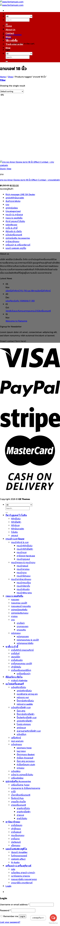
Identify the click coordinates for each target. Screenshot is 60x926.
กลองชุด (15, 599)
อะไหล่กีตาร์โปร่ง (18, 687)
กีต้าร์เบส (15, 525)
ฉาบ (13, 619)
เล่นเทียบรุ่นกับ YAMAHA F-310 (20, 300)
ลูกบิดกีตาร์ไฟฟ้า (24, 721)
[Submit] (7, 61)
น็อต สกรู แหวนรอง (26, 761)
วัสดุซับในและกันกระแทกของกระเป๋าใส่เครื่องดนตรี (28, 310)
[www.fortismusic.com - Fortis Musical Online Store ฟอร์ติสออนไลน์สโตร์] (11, 3)
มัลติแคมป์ (16, 842)
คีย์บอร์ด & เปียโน (14, 231)
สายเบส (20, 815)
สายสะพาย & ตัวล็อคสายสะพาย (25, 788)
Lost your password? (10, 922)
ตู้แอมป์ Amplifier (19, 852)
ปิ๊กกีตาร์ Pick (17, 798)
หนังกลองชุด (23, 636)
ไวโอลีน (14, 532)
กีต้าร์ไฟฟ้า (16, 522)
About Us (10, 29)
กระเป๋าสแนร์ (22, 565)
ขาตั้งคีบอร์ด (17, 660)
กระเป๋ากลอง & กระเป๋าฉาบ (23, 562)
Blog (8, 47)
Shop (8, 36)
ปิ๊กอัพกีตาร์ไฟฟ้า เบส (26, 717)
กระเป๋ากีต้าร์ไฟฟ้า (25, 549)
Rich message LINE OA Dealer (20, 194)
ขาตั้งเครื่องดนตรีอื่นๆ (21, 670)
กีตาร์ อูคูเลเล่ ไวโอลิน (15, 221)
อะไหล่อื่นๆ (21, 734)
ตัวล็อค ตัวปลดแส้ (25, 757)
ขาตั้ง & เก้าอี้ (11, 228)
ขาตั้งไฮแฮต (16, 825)
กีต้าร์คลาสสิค (17, 528)
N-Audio (15, 862)
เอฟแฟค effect (18, 859)
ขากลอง (20, 768)
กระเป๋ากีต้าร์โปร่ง (24, 545)
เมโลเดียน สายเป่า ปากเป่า (23, 872)
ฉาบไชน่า (21, 623)
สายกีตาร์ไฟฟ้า (23, 811)
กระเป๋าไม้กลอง (23, 576)
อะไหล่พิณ (15, 771)
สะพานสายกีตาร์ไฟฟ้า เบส (29, 731)
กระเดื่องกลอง (17, 835)
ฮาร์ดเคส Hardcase (26, 555)
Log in (22, 916)
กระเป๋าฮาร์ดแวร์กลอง (21, 579)
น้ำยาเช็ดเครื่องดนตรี (20, 795)
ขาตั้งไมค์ (15, 653)
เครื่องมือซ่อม (17, 778)
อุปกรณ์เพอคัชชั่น (19, 609)
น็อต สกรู (21, 710)
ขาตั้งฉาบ (15, 838)
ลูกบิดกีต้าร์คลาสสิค (15, 197)
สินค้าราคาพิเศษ (13, 201)
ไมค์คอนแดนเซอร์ (19, 855)
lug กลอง (21, 751)
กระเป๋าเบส (22, 552)
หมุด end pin (17, 741)
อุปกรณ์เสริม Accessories (18, 238)
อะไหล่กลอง (16, 744)
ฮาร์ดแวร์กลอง (12, 241)
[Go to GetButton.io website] (53, 923)
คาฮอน (14, 616)
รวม (7, 204)
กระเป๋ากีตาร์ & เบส (19, 542)
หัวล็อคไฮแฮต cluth (26, 764)
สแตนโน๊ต (15, 656)
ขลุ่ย (13, 869)
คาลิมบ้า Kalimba (19, 680)
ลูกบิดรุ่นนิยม (12, 207)
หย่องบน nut (23, 697)
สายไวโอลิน (22, 818)
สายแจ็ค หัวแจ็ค (18, 801)
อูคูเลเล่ (14, 535)
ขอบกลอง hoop (24, 747)
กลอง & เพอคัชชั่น (14, 218)
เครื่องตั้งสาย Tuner (20, 784)
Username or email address (14, 904)
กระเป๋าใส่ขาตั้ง (23, 586)
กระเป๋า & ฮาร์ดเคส (14, 214)
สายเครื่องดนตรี (18, 805)
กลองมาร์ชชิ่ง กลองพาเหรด (24, 879)
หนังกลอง (16, 633)
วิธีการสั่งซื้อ (12, 40)
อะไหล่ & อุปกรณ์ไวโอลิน (22, 774)
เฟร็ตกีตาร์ (16, 737)
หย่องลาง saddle (25, 704)
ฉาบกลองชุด (22, 626)
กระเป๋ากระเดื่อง (24, 582)
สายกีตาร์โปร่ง (23, 808)
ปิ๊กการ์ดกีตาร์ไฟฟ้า (25, 714)
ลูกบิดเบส (21, 727)
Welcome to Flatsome (16, 321)
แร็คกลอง (15, 845)
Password (5, 910)
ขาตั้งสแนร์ (16, 832)
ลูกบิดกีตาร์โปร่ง (24, 690)
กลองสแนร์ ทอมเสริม (21, 606)
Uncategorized (13, 211)
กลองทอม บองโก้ (19, 603)
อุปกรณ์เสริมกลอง (19, 613)
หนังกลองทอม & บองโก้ (28, 639)
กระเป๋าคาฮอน (23, 569)
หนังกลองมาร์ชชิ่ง (25, 643)
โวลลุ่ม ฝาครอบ (24, 724)
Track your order (14, 44)
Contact (10, 33)
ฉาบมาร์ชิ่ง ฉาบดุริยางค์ (22, 882)
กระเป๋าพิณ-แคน (24, 592)
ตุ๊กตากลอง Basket (26, 754)
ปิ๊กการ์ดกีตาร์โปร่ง (25, 700)
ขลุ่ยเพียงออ (11, 224)
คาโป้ (13, 791)
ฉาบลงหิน (21, 629)
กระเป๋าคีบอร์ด (23, 589)
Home (9, 25)
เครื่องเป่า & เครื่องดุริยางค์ (18, 244)
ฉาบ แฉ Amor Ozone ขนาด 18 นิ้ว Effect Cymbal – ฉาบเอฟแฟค (30, 180)
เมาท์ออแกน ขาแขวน (20, 876)
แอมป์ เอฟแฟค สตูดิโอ (16, 248)
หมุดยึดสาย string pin (27, 694)
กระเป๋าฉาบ (22, 572)
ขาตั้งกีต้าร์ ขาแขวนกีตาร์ (22, 650)
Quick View (5, 168)
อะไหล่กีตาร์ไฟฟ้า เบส (21, 707)
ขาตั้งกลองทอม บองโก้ (21, 663)
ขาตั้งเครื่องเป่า (23, 673)
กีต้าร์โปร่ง (16, 518)
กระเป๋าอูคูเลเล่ (23, 559)
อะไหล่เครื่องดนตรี (14, 234)
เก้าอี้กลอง (16, 828)
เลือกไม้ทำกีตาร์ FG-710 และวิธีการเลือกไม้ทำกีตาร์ (28, 290)
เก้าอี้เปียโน (16, 667)
